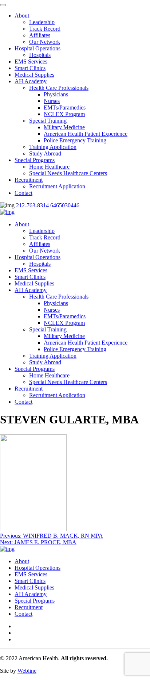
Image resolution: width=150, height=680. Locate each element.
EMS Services (31, 270)
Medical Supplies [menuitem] (34, 75)
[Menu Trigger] (3, 5)
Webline (26, 671)
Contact (23, 402)
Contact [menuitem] (23, 193)
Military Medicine (64, 336)
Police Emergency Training (75, 349)
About (22, 224)
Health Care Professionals (58, 296)
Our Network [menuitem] (44, 42)
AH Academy (31, 290)
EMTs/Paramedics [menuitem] (65, 107)
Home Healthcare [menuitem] (49, 167)
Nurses (52, 310)
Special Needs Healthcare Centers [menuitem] (68, 173)
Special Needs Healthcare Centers (68, 382)
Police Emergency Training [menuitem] (75, 140)
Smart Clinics (30, 277)
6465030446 (64, 205)
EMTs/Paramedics (65, 316)
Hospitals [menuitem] (40, 55)
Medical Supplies (34, 283)
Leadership (42, 231)
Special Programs (35, 369)
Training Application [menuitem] (52, 147)
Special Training (48, 329)
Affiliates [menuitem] (39, 35)
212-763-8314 (32, 205)
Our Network (44, 250)
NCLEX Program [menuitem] (64, 114)
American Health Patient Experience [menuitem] (85, 134)
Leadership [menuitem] (42, 22)
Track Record (44, 237)
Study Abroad (45, 362)
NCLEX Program (64, 323)
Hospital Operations (37, 257)
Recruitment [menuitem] (29, 180)
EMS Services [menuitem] (31, 61)
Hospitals (40, 264)
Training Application (52, 356)
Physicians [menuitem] (56, 94)
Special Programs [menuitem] (35, 160)
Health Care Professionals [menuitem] (58, 88)
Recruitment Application (57, 395)
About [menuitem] (22, 15)
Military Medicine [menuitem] (64, 127)
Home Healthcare (49, 375)
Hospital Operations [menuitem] (37, 48)
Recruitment (29, 388)
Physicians (56, 303)
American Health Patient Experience (85, 342)
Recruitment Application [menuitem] (57, 186)
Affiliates (39, 244)
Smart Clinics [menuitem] (30, 68)
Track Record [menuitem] (44, 29)
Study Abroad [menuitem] (45, 153)
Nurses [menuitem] (52, 101)
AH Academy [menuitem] (31, 81)
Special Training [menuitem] (48, 121)
